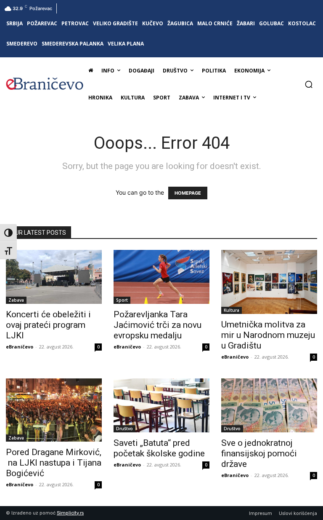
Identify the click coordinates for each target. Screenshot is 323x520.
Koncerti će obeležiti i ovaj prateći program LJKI (48, 324)
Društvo (124, 429)
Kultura (231, 310)
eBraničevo (19, 346)
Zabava (16, 300)
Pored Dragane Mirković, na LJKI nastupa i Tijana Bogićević (53, 462)
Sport (122, 300)
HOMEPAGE (188, 193)
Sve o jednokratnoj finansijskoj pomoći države (259, 453)
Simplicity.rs (70, 513)
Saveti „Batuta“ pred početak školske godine (159, 448)
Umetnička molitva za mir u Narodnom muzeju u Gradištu (268, 335)
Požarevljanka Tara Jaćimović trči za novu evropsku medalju (157, 324)
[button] (309, 84)
